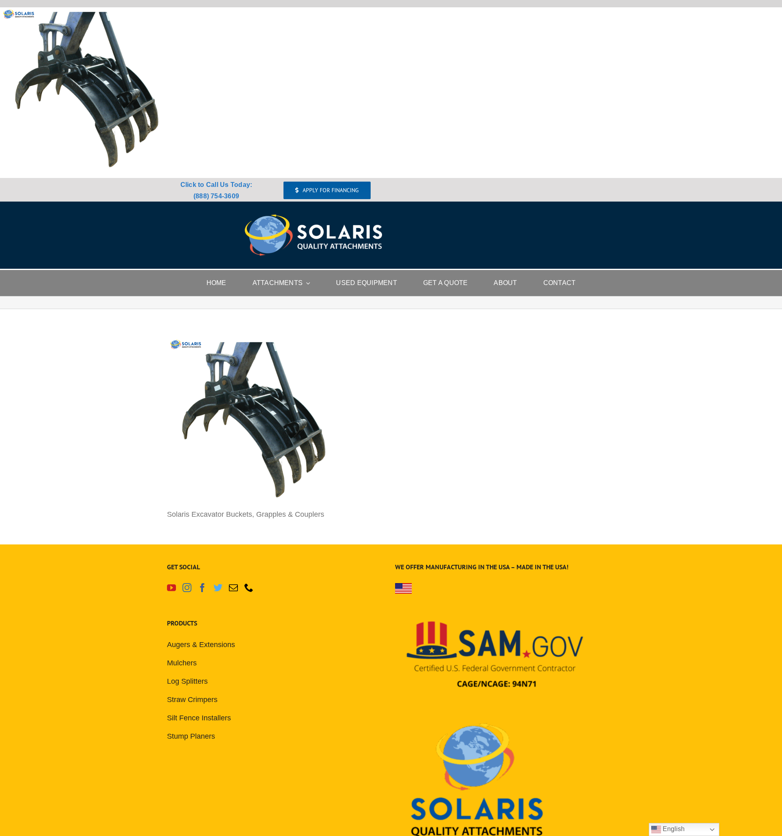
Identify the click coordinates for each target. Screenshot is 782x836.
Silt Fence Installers (199, 718)
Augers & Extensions (201, 645)
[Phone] (248, 587)
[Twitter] (217, 587)
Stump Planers (191, 736)
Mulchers (182, 663)
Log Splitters (187, 681)
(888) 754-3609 (216, 196)
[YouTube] (171, 587)
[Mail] (233, 587)
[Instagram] (186, 587)
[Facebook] (202, 587)
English (673, 828)
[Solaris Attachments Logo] (313, 218)
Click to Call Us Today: (216, 184)
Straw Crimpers (192, 700)
